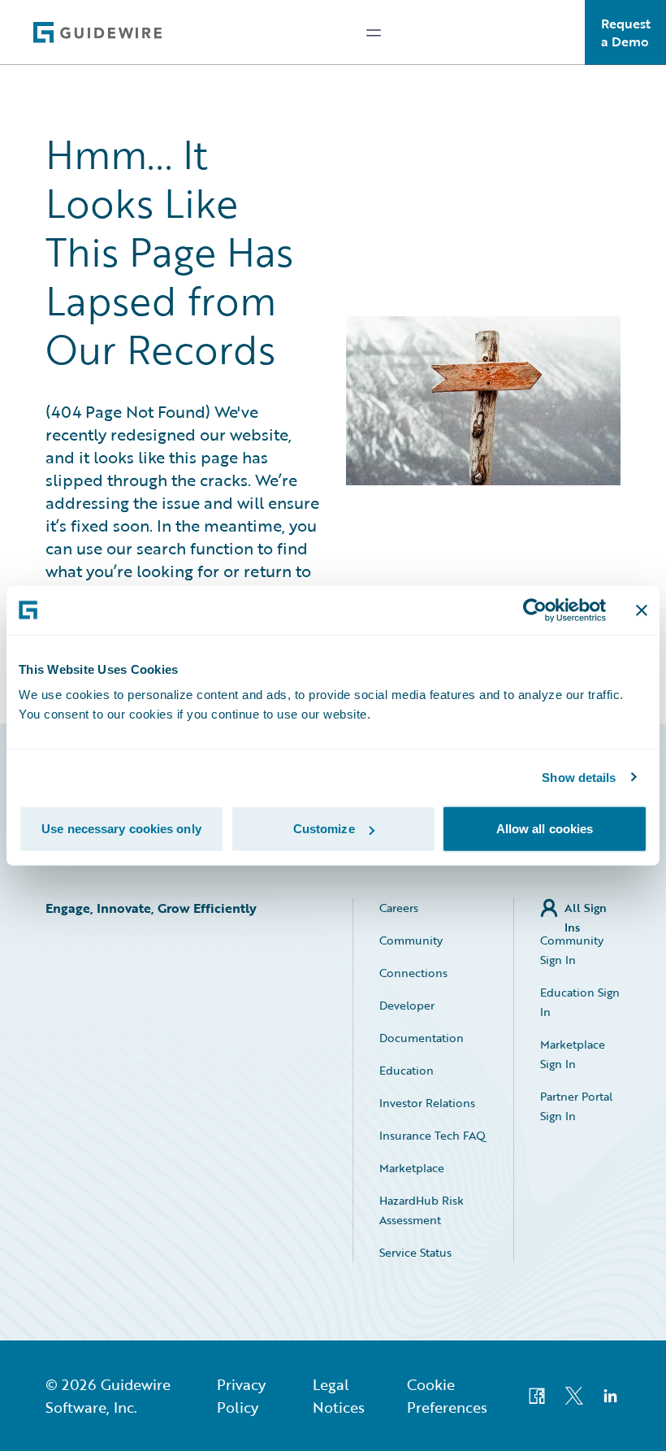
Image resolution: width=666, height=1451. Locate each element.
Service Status (415, 1252)
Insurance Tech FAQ (432, 1135)
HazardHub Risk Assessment (421, 1210)
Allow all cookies (545, 829)
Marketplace (411, 1167)
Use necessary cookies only (121, 829)
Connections (413, 972)
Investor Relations (427, 1102)
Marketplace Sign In (572, 1054)
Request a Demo (626, 32)
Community (411, 940)
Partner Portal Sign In (576, 1106)
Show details (579, 777)
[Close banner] (641, 609)
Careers (398, 907)
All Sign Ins (585, 908)
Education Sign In (580, 1002)
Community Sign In (571, 950)
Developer (407, 1005)
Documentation (421, 1037)
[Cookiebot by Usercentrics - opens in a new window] (535, 609)
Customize (324, 829)
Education (406, 1070)
